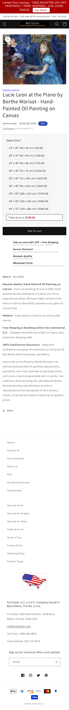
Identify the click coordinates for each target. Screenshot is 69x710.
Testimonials (14, 490)
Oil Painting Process (18, 482)
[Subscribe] (56, 662)
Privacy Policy (14, 545)
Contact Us (13, 450)
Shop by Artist (15, 505)
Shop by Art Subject (18, 513)
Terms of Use (14, 537)
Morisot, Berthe (11, 90)
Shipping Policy (16, 553)
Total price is (21, 217)
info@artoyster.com (19, 626)
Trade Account (15, 529)
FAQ (9, 474)
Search (11, 442)
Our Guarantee (15, 458)
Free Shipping (8, 128)
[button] (4, 24)
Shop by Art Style (17, 521)
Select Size (14, 140)
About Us (12, 466)
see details (41, 10)
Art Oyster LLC (38, 703)
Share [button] (10, 410)
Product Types (15, 561)
